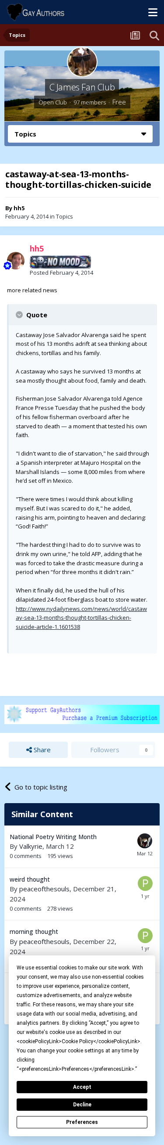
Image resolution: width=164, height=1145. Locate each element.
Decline (82, 1105)
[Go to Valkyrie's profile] (144, 840)
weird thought (30, 879)
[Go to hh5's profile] (15, 260)
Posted (61, 272)
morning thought (34, 931)
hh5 (19, 208)
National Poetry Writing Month (53, 837)
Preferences (82, 1122)
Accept (82, 1087)
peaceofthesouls (44, 888)
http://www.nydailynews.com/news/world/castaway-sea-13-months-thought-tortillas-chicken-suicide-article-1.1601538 (81, 618)
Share (41, 749)
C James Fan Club (82, 87)
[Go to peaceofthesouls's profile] (145, 883)
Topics (64, 216)
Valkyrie (30, 846)
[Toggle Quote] (20, 314)
